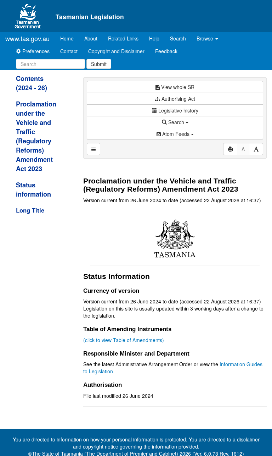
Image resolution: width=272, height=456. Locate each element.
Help (154, 38)
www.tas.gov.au (27, 38)
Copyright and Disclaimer (116, 51)
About (90, 38)
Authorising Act (177, 98)
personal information (135, 439)
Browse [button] (206, 38)
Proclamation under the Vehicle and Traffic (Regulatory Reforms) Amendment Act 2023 (36, 136)
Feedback (166, 51)
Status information (33, 189)
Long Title (30, 210)
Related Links (123, 38)
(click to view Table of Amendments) (123, 340)
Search (178, 38)
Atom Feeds (176, 133)
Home (69, 38)
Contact (69, 51)
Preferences (35, 51)
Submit (99, 63)
